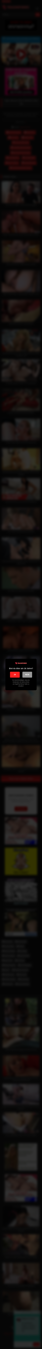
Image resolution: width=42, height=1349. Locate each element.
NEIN (27, 675)
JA (15, 675)
